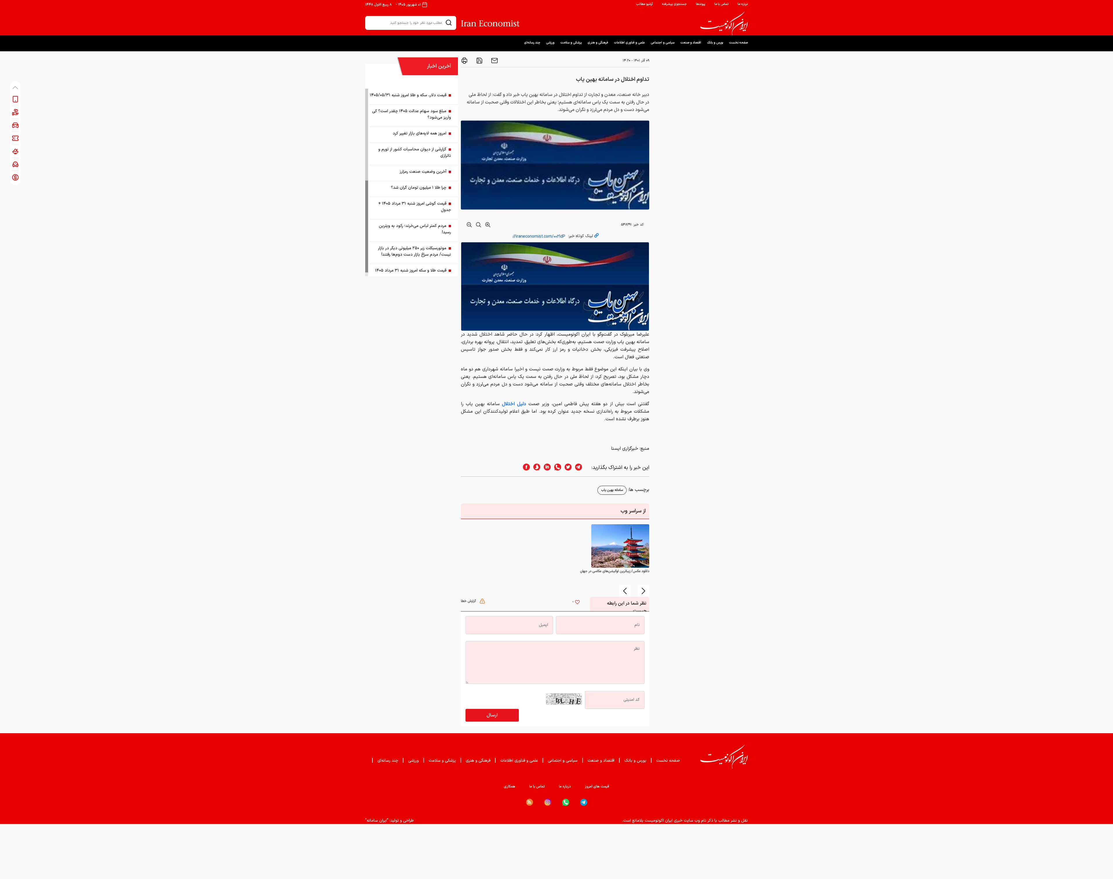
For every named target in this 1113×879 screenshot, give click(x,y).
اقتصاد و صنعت (690, 42)
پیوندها (700, 4)
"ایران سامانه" (376, 821)
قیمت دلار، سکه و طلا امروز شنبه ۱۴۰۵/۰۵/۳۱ (408, 95)
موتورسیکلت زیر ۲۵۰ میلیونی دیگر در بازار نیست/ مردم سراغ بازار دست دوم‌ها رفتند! (414, 251)
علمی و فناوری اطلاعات (629, 42)
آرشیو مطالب (644, 4)
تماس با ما (721, 4)
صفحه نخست (738, 42)
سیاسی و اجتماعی (662, 42)
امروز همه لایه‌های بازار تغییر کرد (419, 133)
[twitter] (566, 467)
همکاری (509, 786)
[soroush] (535, 467)
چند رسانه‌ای (532, 42)
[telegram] (581, 467)
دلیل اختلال (513, 404)
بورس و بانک (715, 42)
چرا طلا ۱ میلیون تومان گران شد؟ (418, 188)
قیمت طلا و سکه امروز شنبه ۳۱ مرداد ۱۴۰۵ (410, 270)
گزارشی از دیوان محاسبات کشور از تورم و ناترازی (414, 152)
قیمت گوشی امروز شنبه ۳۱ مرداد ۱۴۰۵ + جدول (414, 207)
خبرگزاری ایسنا (624, 448)
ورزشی (550, 42)
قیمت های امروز (597, 786)
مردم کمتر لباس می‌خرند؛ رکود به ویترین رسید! (415, 229)
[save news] (479, 60)
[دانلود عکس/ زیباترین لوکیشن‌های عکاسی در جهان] (620, 546)
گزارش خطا (469, 601)
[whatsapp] (556, 467)
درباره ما (743, 4)
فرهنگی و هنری (598, 42)
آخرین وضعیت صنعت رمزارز (423, 172)
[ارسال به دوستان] (494, 60)
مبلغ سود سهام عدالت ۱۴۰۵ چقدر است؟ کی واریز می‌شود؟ (411, 114)
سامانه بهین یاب (612, 490)
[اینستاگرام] (547, 802)
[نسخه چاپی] (464, 60)
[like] (577, 603)
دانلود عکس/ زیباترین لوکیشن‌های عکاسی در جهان (614, 571)
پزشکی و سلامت (571, 42)
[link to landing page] (724, 23)
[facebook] (524, 467)
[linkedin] (545, 467)
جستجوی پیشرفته (674, 4)
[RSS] (529, 802)
